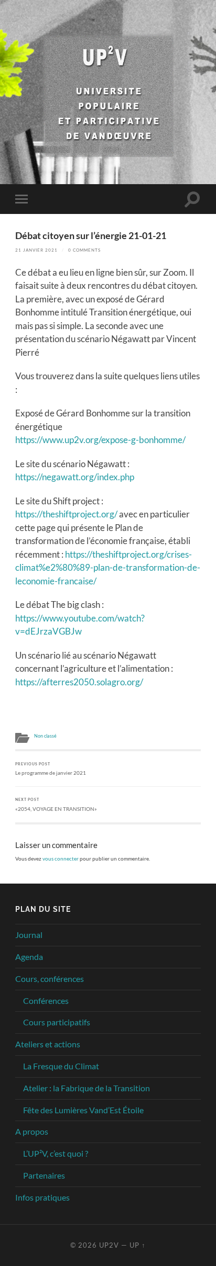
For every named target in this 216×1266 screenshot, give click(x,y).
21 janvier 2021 (36, 250)
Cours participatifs (56, 1022)
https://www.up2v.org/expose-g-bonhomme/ (100, 439)
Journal (28, 935)
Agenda (29, 957)
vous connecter (60, 858)
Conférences (46, 1000)
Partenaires (44, 1175)
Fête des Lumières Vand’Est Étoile (83, 1110)
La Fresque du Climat (61, 1066)
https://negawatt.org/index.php (74, 476)
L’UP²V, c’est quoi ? (55, 1153)
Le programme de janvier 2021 (50, 769)
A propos (31, 1131)
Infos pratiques (42, 1197)
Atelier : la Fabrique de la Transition (86, 1088)
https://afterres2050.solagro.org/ (79, 681)
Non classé (45, 736)
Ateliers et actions (47, 1044)
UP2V (109, 1245)
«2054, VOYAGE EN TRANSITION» (56, 804)
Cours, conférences (49, 979)
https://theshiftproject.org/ (66, 513)
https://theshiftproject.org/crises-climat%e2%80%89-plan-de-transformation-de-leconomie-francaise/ (107, 567)
